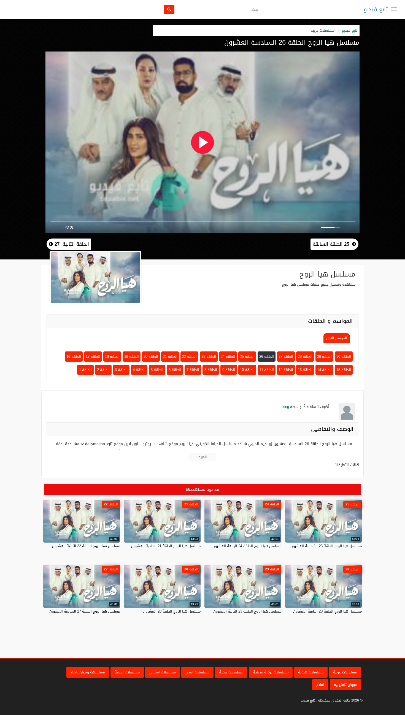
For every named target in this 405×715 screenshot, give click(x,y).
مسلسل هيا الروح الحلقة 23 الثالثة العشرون (247, 611)
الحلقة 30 (343, 356)
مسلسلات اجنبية (127, 672)
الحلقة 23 (208, 356)
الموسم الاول (336, 338)
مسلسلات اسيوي (162, 672)
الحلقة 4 (139, 369)
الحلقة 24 (228, 356)
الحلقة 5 (157, 369)
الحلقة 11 (266, 369)
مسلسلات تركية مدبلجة (270, 672)
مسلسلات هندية (310, 672)
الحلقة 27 (286, 356)
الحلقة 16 (73, 356)
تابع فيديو (376, 9)
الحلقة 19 (131, 356)
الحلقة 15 (343, 369)
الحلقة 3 (121, 369)
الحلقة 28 (305, 356)
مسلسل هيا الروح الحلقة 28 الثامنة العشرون (327, 611)
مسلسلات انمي (197, 672)
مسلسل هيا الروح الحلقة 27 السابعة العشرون (84, 611)
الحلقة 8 (210, 369)
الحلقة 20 (151, 356)
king (285, 406)
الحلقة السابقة (331, 244)
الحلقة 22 (189, 356)
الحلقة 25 (247, 356)
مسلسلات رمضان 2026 (88, 672)
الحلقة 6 (175, 369)
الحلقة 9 (228, 369)
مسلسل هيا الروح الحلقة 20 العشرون (172, 611)
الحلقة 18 (112, 356)
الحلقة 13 (305, 369)
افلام (320, 684)
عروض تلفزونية (345, 684)
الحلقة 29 (324, 356)
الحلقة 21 (170, 356)
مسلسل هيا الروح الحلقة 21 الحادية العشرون (166, 546)
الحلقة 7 (193, 369)
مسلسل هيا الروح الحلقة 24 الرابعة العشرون (246, 546)
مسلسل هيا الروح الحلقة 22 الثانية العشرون (86, 546)
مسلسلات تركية (231, 672)
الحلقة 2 (103, 369)
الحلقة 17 (93, 356)
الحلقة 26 (266, 356)
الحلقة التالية (71, 244)
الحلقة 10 (247, 369)
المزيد (203, 457)
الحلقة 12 (286, 369)
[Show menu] (394, 9)
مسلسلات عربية (322, 30)
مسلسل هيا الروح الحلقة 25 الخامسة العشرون (326, 546)
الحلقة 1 (85, 369)
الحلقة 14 (324, 369)
